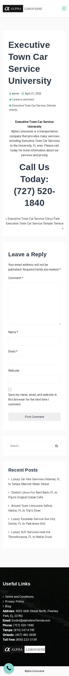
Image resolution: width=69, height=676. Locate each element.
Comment (15, 278)
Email (12, 351)
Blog (8, 606)
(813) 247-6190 (24, 630)
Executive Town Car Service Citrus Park (34, 218)
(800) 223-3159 (26, 639)
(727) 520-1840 (23, 625)
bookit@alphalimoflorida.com (30, 620)
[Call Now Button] (9, 668)
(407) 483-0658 (25, 635)
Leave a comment (23, 99)
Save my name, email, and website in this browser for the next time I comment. (32, 399)
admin (15, 93)
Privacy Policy (14, 601)
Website (13, 370)
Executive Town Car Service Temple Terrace (34, 223)
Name (13, 332)
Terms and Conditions (19, 596)
